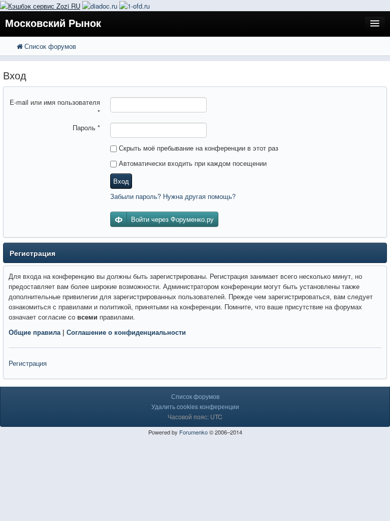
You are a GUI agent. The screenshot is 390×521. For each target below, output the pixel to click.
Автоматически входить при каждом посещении (192, 163)
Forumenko (193, 432)
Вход (121, 181)
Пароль (86, 127)
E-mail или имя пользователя (55, 107)
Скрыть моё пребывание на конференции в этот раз (197, 148)
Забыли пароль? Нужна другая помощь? (173, 196)
